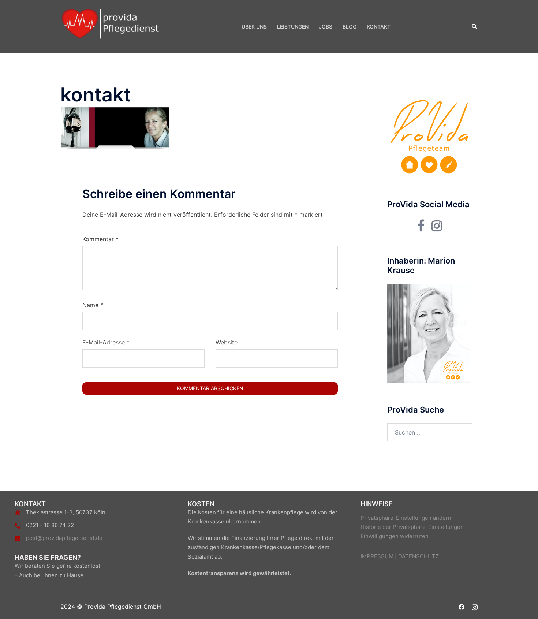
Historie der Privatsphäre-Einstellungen (412, 526)
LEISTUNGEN (293, 26)
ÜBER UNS (254, 26)
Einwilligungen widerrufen (394, 536)
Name (92, 305)
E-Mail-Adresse (106, 342)
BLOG (349, 26)
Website (227, 342)
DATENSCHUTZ (418, 556)
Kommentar (100, 239)
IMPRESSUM (376, 556)
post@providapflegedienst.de (64, 537)
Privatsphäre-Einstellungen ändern (405, 517)
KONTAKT (379, 26)
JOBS (325, 26)
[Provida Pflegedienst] (110, 26)
